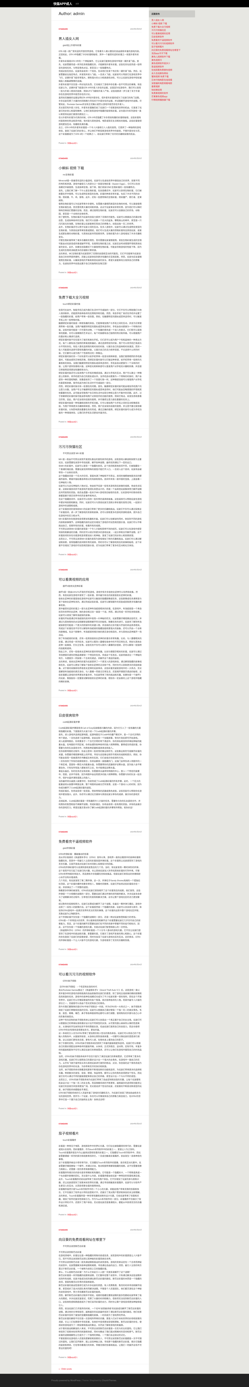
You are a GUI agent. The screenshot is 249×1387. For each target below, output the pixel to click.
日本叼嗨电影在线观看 (161, 79)
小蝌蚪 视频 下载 (159, 23)
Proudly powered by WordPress (66, 1380)
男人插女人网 (157, 20)
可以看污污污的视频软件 (162, 43)
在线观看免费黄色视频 (161, 69)
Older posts (65, 1368)
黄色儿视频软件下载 (160, 56)
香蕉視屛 (155, 86)
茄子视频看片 (157, 46)
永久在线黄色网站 (159, 73)
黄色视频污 (156, 59)
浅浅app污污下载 (159, 53)
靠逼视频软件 (157, 66)
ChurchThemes (109, 1380)
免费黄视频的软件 (159, 93)
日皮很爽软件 (157, 36)
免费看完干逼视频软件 (161, 39)
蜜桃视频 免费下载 (160, 76)
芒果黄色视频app (159, 96)
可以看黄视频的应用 (160, 33)
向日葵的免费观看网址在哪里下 (166, 49)
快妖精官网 (156, 89)
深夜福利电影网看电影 (161, 83)
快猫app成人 (62, 3)
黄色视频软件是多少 (160, 63)
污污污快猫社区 (158, 30)
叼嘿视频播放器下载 (160, 99)
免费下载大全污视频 (160, 26)
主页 (77, 3)
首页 (190, 1380)
